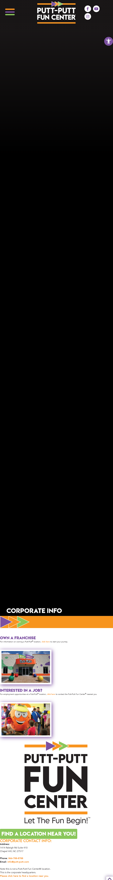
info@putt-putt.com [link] (18, 861)
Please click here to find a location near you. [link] (24, 876)
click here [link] (46, 641)
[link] (108, 41)
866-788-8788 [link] (15, 858)
